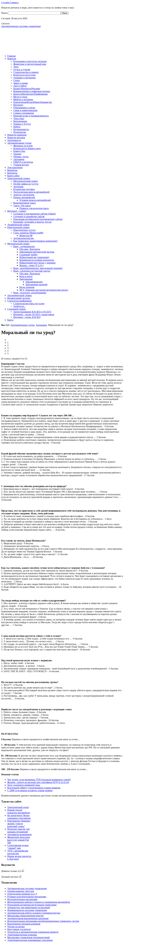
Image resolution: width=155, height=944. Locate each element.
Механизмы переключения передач (25, 915)
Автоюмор (41, 325)
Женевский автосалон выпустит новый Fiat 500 (18, 840)
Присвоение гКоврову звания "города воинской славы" (18, 824)
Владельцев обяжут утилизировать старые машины (33, 787)
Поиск (4, 13)
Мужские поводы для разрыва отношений (18, 830)
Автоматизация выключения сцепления (27, 918)
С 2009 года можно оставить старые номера (30, 790)
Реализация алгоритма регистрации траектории (32, 904)
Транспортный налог (18, 807)
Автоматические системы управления (27, 888)
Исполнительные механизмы (22, 899)
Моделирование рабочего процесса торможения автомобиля (38, 902)
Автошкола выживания (19, 834)
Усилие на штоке (16, 926)
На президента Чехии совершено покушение (19, 816)
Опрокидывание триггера (20, 891)
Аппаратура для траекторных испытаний (28, 907)
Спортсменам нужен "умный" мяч (18, 846)
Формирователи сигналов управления (27, 910)
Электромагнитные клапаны (22, 934)
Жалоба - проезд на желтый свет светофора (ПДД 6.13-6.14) (38, 782)
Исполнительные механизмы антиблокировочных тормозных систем (43, 921)
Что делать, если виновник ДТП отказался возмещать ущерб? (39, 779)
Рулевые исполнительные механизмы (26, 896)
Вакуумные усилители (19, 929)
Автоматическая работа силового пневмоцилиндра (33, 913)
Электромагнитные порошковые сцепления (30, 940)
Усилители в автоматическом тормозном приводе (32, 932)
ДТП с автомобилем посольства (17, 852)
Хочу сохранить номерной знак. (23, 785)
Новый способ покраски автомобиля (18, 811)
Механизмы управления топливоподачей (28, 937)
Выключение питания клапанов (23, 924)
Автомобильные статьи (22, 325)
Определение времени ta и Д (22, 894)
